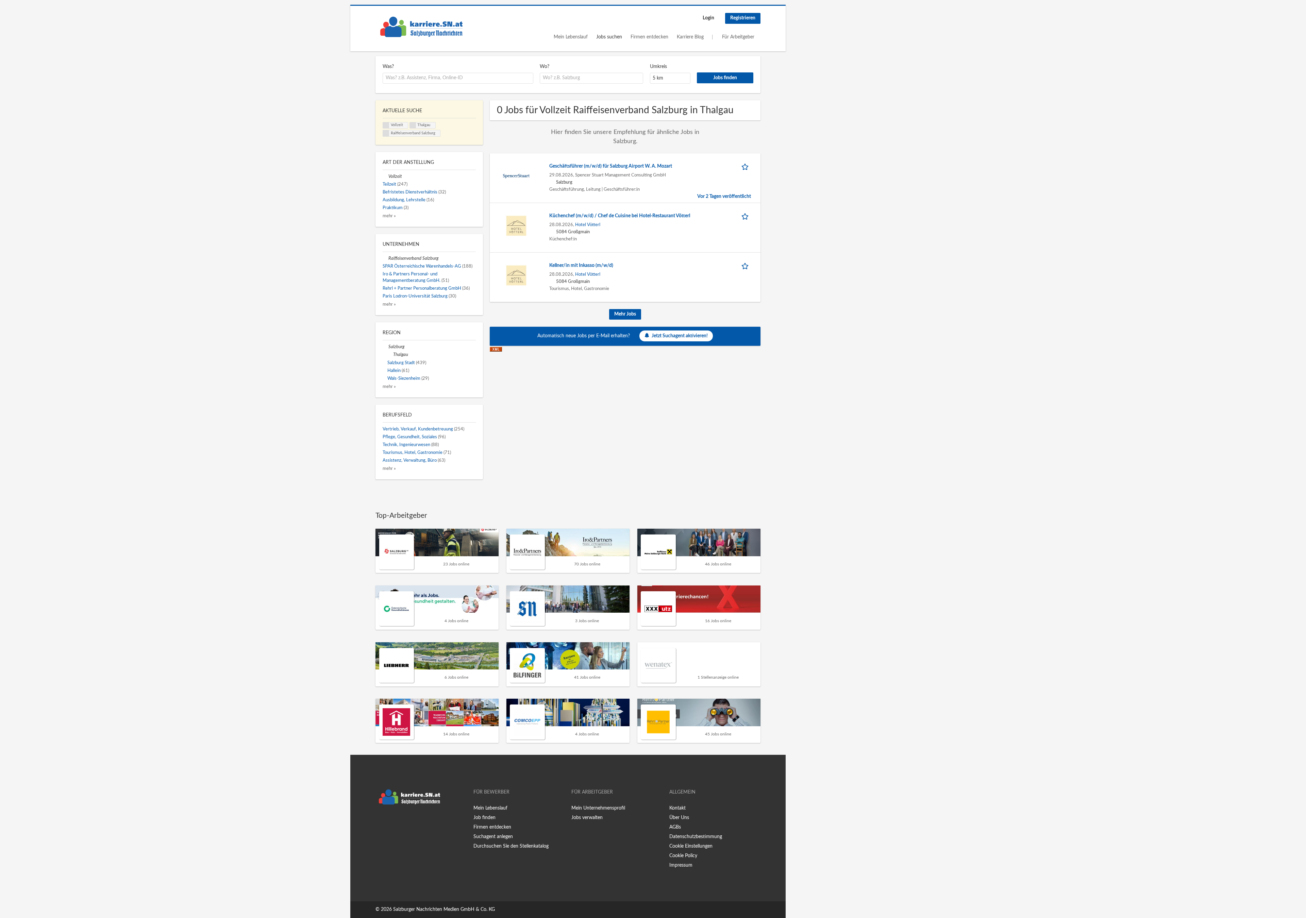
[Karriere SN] (421, 27)
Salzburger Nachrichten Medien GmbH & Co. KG (444, 909)
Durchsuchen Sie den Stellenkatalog (511, 846)
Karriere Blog (690, 37)
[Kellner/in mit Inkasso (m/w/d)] (516, 275)
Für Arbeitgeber (738, 37)
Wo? (544, 66)
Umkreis (658, 66)
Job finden (484, 817)
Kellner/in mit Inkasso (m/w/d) (581, 265)
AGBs (675, 827)
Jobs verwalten (587, 817)
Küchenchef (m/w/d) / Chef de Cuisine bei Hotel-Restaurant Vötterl (619, 216)
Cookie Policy (683, 855)
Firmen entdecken (649, 37)
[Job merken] (746, 166)
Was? (388, 66)
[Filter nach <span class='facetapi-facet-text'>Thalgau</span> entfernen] (413, 125)
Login (708, 18)
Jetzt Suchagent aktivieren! (680, 336)
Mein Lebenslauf (571, 37)
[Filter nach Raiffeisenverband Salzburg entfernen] (385, 258)
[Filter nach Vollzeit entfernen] (385, 176)
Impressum (680, 865)
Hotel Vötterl (587, 225)
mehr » (389, 216)
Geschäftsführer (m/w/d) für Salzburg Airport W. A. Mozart (610, 166)
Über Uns (679, 817)
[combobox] (458, 78)
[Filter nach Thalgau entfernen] (390, 355)
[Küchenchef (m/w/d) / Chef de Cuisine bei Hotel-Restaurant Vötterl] (516, 225)
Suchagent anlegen (493, 836)
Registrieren (742, 18)
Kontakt (677, 808)
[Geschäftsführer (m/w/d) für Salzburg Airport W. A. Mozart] (516, 175)
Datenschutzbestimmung (695, 836)
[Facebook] (380, 822)
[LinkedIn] (401, 822)
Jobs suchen (609, 37)
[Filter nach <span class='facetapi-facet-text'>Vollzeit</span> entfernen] (386, 125)
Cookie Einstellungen (691, 846)
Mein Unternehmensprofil (598, 808)
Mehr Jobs (625, 314)
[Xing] (392, 822)
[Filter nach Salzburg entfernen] (385, 347)
